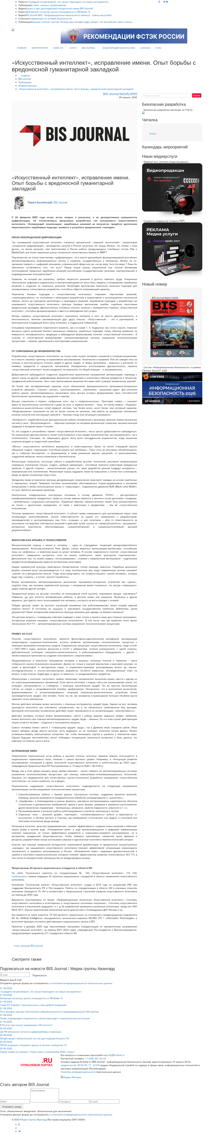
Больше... (153, 133)
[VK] (167, 1)
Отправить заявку (11, 1106)
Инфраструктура (27, 85)
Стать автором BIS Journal (28, 945)
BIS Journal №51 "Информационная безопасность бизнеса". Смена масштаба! (68, 15)
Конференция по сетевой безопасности (50, 18)
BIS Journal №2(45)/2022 (120, 94)
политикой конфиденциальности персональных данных (81, 983)
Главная (25, 75)
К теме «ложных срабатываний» (49, 5)
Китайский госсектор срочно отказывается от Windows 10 (58, 11)
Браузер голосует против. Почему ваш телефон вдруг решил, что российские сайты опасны (81, 21)
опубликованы (19, 876)
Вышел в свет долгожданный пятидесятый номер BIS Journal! (59, 8)
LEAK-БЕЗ (145, 47)
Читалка (149, 119)
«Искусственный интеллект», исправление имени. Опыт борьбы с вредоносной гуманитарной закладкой (75, 88)
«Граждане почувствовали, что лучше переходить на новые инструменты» (68, 1)
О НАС (158, 47)
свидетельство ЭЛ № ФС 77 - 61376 (80, 1065)
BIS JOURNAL (88, 47)
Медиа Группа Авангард (33, 1119)
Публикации (24, 82)
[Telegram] (164, 1)
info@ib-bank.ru (116, 1055)
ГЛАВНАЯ (21, 47)
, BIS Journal (47, 202)
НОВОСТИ (58, 47)
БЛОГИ (73, 47)
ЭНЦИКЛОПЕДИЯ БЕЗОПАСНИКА (118, 47)
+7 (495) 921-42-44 (95, 1058)
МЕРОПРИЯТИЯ (40, 47)
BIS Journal (24, 78)
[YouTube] (161, 1)
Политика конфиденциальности (78, 1071)
